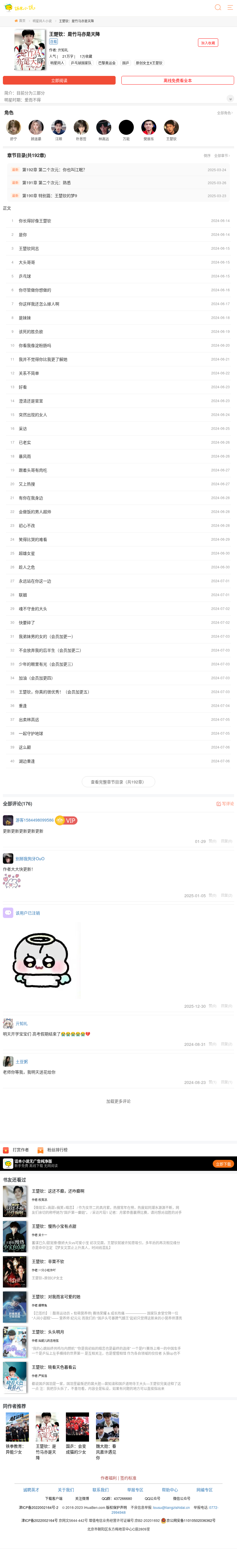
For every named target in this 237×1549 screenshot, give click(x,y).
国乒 (125, 62)
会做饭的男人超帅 (35, 511)
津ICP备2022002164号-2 (38, 1507)
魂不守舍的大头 (33, 608)
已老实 (25, 442)
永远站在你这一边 (35, 581)
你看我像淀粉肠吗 (35, 345)
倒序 (207, 155)
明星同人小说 (42, 20)
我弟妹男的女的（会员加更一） (47, 636)
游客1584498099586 (35, 820)
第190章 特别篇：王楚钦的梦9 (49, 195)
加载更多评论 (118, 1101)
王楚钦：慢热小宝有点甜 (54, 1226)
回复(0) (226, 840)
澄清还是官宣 (31, 401)
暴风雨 (25, 456)
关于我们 (66, 1489)
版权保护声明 (116, 1507)
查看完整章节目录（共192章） (118, 782)
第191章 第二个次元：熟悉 (46, 182)
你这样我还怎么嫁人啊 (39, 304)
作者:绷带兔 (39, 1305)
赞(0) (212, 840)
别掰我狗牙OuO (30, 858)
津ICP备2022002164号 (39, 1520)
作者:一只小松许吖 (44, 1270)
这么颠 (25, 747)
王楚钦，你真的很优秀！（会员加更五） (55, 692)
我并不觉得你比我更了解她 (43, 359)
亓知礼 (63, 49)
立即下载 (223, 1164)
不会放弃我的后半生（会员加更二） (51, 650)
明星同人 (57, 62)
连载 (53, 41)
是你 (23, 234)
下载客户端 (53, 1498)
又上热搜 (27, 484)
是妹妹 (25, 317)
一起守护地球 (31, 733)
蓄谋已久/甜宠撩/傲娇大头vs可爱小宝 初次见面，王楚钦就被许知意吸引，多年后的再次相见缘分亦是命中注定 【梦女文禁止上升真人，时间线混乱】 (106, 1245)
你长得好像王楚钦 (35, 220)
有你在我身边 (31, 498)
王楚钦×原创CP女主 (47, 1277)
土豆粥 (22, 1061)
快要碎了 (27, 622)
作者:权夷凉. (40, 1200)
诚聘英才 (31, 1489)
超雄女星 (27, 553)
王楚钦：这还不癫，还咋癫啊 (58, 1191)
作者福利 (109, 1478)
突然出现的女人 (33, 414)
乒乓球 (25, 276)
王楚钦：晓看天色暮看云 (54, 1367)
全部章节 (221, 155)
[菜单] (230, 7)
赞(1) (212, 1081)
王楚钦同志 (29, 248)
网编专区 (205, 1489)
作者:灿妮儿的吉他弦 (45, 1341)
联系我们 (100, 1489)
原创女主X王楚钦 (149, 62)
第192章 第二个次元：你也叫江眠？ (54, 169)
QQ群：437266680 (117, 1498)
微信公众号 (181, 1498)
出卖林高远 (29, 719)
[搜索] (218, 7)
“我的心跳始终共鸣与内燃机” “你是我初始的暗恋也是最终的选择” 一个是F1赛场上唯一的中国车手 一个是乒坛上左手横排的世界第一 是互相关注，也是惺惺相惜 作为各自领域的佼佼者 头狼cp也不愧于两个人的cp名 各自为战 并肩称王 (106, 1353)
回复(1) (226, 1081)
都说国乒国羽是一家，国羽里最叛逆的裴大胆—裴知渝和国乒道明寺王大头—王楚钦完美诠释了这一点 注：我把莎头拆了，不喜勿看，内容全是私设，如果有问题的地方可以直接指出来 (106, 1386)
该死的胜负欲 (31, 331)
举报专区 (135, 1489)
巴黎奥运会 (107, 62)
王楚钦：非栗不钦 (48, 1261)
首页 (22, 20)
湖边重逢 (27, 761)
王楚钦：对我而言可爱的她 (56, 1296)
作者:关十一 (39, 1235)
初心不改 (27, 525)
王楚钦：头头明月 (48, 1332)
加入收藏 (208, 42)
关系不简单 (29, 373)
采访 (23, 428)
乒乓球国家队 (81, 62)
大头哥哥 (27, 262)
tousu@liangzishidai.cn (171, 1507)
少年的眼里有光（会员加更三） (47, 664)
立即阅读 (59, 80)
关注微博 (82, 1498)
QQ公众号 (152, 1498)
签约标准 (128, 1478)
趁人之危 (27, 567)
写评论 (228, 803)
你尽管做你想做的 (35, 290)
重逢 (23, 705)
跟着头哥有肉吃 (33, 470)
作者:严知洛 (39, 1376)
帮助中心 (170, 1489)
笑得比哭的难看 (33, 539)
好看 (23, 387)
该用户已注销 (28, 913)
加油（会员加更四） (37, 678)
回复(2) (226, 895)
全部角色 (224, 112)
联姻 (23, 595)
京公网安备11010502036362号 (191, 1520)
